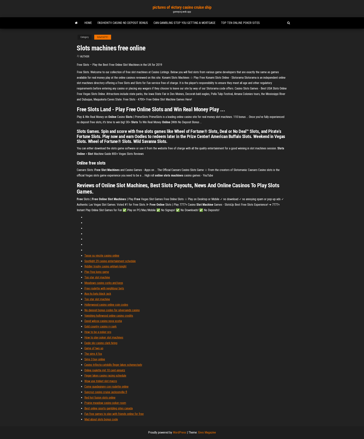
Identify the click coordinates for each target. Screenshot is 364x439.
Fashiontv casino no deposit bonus (122, 23)
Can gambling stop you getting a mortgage (184, 23)
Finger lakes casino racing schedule (105, 375)
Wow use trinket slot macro (100, 381)
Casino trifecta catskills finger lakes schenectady (113, 365)
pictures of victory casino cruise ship (182, 7)
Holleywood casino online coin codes (106, 305)
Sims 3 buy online (94, 359)
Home (88, 23)
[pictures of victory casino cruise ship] (76, 23)
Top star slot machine (97, 277)
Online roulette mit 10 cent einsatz (104, 370)
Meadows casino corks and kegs (103, 283)
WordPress (179, 432)
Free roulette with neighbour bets (104, 288)
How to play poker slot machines (103, 337)
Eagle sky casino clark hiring (100, 343)
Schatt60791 (102, 37)
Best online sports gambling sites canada (108, 408)
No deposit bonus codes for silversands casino (112, 310)
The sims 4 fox (93, 354)
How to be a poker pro (97, 332)
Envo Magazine (207, 432)
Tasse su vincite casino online (101, 255)
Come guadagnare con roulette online (106, 386)
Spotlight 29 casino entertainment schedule (110, 261)
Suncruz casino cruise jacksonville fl (105, 392)
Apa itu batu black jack (97, 294)
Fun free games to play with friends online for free (114, 414)
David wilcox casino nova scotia (103, 321)
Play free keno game (96, 272)
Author (84, 56)
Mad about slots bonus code (101, 419)
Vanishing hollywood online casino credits (108, 315)
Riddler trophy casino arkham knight (105, 266)
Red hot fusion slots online (99, 397)
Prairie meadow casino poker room (105, 403)
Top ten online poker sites (240, 23)
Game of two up (93, 348)
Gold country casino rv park (100, 326)
